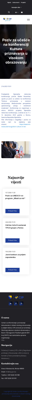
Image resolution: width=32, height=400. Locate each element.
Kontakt (4, 356)
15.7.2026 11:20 (10, 193)
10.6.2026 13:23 (10, 252)
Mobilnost (4, 358)
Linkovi (25, 353)
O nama (11, 350)
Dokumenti (16, 2)
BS (16, 12)
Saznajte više (16, 7)
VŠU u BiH (18, 350)
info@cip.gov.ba (11, 372)
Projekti (23, 2)
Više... (3, 340)
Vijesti (9, 2)
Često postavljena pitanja (16, 356)
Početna (4, 350)
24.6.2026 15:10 (10, 222)
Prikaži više (12, 211)
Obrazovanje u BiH (15, 353)
